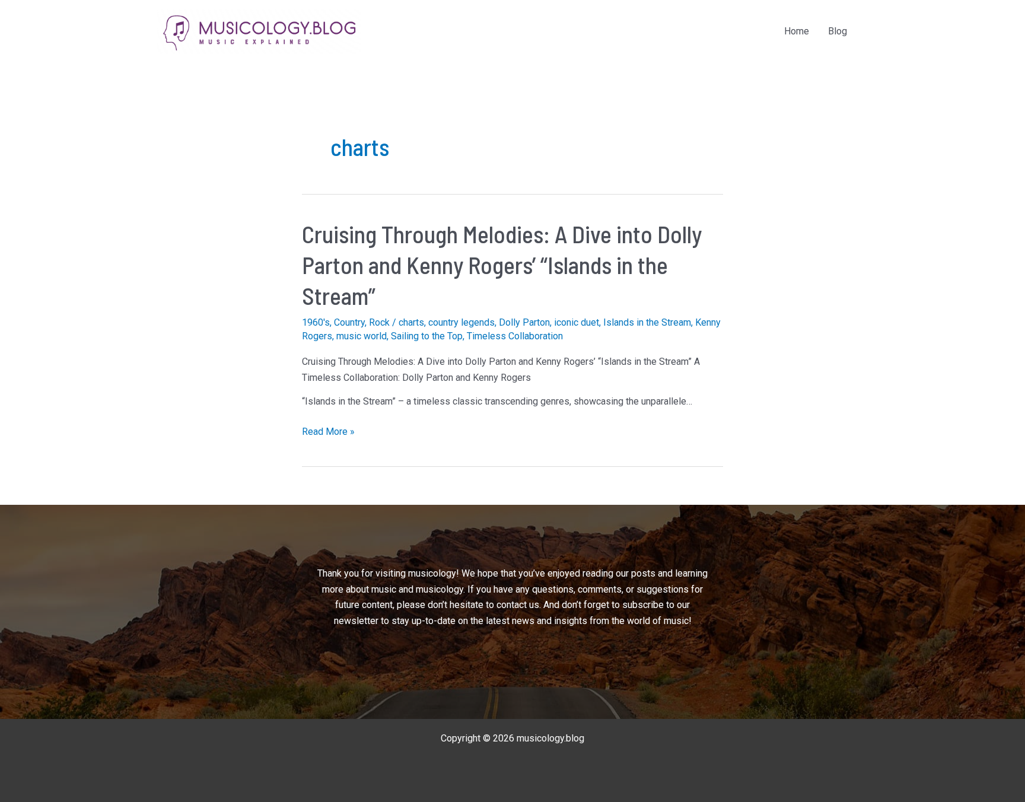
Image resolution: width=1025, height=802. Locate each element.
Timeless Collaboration (515, 336)
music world (361, 336)
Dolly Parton (524, 322)
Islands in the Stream (647, 322)
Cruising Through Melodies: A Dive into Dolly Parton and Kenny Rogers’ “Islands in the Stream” (502, 264)
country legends (461, 322)
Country (349, 322)
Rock (379, 322)
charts (411, 322)
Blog (837, 31)
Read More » (328, 432)
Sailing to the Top (427, 336)
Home (796, 31)
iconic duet (576, 322)
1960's (316, 322)
